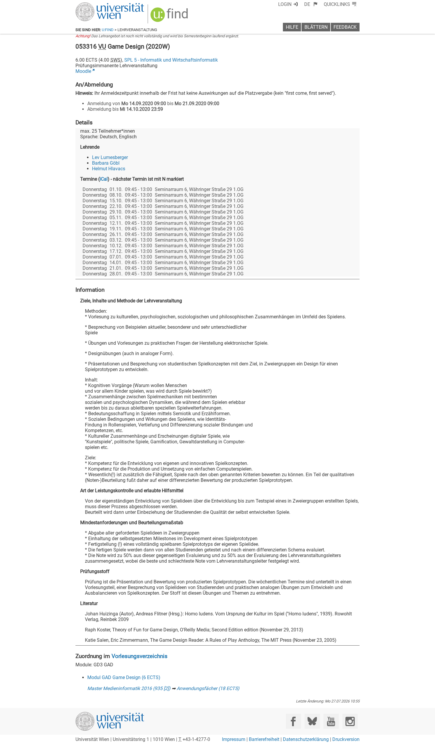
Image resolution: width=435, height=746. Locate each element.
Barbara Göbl (106, 163)
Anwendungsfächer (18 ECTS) (208, 688)
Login (284, 4)
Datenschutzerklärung (306, 739)
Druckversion (346, 739)
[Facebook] (293, 721)
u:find (108, 30)
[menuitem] (310, 4)
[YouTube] (331, 721)
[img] (170, 17)
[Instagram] (349, 721)
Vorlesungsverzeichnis (139, 656)
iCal (104, 179)
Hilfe (292, 27)
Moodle (83, 71)
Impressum (233, 739)
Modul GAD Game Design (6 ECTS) (123, 677)
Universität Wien (95, 5)
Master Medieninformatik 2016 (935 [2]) (128, 688)
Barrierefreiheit (264, 739)
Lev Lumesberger (110, 157)
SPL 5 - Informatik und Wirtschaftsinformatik (171, 60)
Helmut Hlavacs (108, 168)
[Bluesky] (312, 721)
